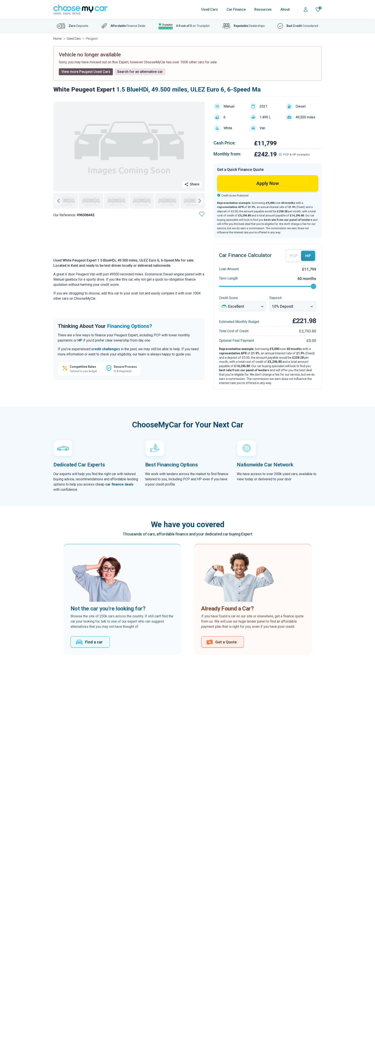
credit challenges (105, 349)
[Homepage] (80, 10)
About (285, 9)
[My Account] (305, 9)
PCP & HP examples (296, 154)
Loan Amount (229, 269)
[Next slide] (199, 200)
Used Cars (209, 9)
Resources (263, 9)
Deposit (275, 298)
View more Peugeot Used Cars (85, 72)
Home (57, 38)
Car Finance (236, 9)
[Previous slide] (58, 200)
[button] (65, 201)
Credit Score (228, 298)
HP (79, 340)
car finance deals (119, 484)
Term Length (228, 278)
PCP (293, 256)
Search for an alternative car (140, 72)
